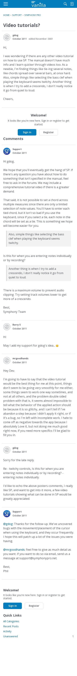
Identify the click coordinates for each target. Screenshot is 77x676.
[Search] (65, 4)
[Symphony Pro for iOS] (39, 4)
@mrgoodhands (14, 550)
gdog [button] (15, 35)
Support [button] (17, 149)
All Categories (11, 621)
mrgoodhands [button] (20, 358)
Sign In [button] (27, 132)
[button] (6, 37)
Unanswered (38, 636)
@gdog (8, 524)
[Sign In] (72, 4)
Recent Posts (11, 626)
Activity (7, 631)
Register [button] (48, 132)
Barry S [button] (17, 324)
